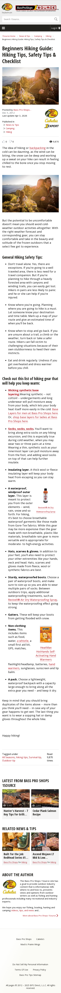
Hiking (48, 36)
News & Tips (24, 36)
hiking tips (22, 757)
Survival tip (35, 757)
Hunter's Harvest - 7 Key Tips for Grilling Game (16, 814)
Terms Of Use (21, 969)
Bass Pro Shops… (22, 109)
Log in (54, 28)
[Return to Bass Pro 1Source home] (37, 10)
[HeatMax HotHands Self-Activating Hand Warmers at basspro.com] (46, 643)
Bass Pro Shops (11, 862)
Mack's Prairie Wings (30, 944)
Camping (38, 36)
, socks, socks (24, 429)
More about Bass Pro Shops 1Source (39, 915)
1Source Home (8, 36)
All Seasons (8, 757)
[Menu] (3, 28)
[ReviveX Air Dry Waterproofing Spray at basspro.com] (46, 503)
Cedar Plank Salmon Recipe (44, 812)
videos (14, 910)
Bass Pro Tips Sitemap (30, 975)
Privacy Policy (39, 969)
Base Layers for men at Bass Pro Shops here (33, 411)
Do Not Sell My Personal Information (30, 964)
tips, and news (27, 910)
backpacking (37, 148)
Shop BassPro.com (7, 12)
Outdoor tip (8, 760)
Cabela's (40, 939)
